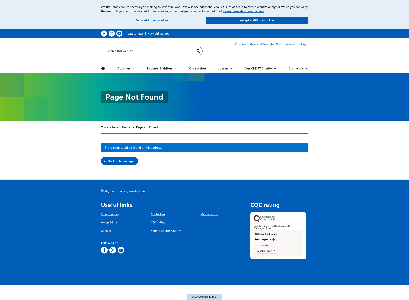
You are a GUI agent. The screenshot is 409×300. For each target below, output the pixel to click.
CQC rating (158, 222)
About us (123, 68)
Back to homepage (120, 161)
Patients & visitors (159, 68)
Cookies (106, 231)
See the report (264, 251)
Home (126, 127)
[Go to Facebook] (104, 34)
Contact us (296, 68)
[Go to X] (112, 34)
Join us (223, 68)
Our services (197, 68)
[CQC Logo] (264, 221)
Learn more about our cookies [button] (243, 11)
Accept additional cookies (274, 20)
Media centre (209, 214)
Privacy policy (110, 214)
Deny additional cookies (169, 20)
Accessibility (109, 222)
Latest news (135, 33)
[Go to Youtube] (119, 34)
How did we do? (158, 33)
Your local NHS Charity (166, 231)
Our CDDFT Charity (258, 68)
